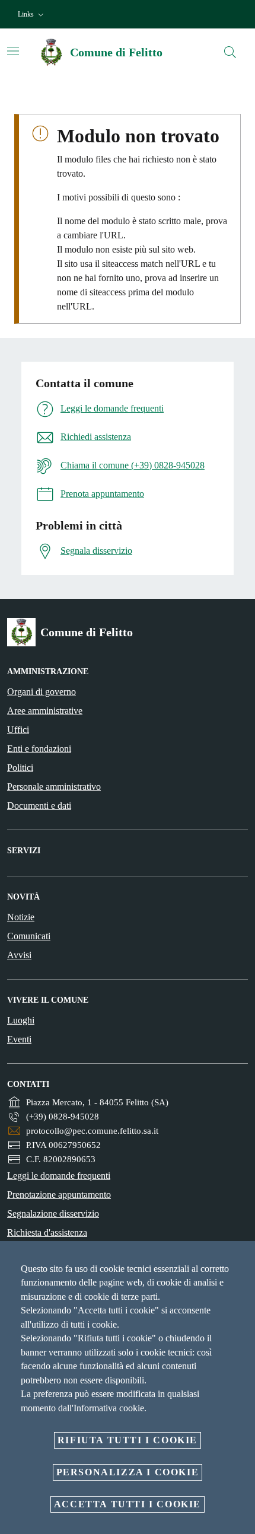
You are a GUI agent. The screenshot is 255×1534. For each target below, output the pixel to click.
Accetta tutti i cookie (127, 1504)
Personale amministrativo (54, 787)
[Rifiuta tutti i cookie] (242, 1259)
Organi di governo (41, 692)
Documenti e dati (39, 806)
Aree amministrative (44, 711)
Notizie (20, 917)
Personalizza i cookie (127, 1472)
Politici (20, 768)
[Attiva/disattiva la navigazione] (13, 51)
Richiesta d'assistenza (47, 1232)
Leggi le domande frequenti (58, 1176)
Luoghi (20, 1020)
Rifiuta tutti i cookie (127, 1440)
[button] (32, 14)
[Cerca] (230, 52)
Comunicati (28, 936)
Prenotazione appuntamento (59, 1194)
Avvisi (19, 955)
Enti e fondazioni (39, 749)
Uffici (18, 730)
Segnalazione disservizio (53, 1213)
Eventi (19, 1039)
